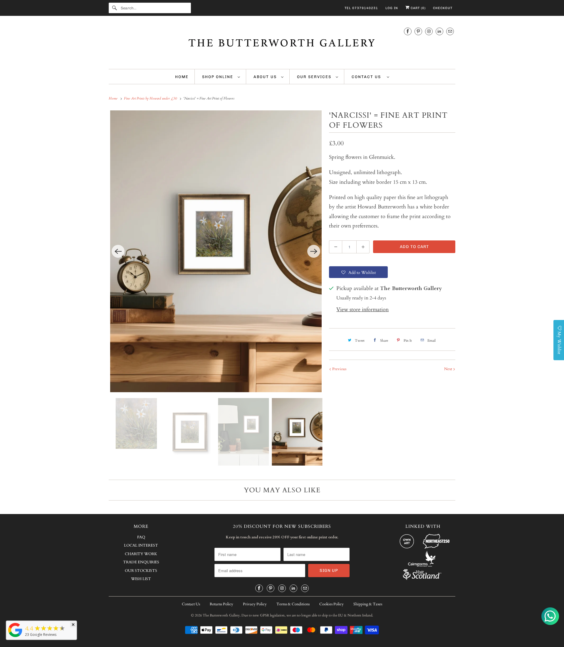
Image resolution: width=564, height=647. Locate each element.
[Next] (313, 251)
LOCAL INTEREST (141, 545)
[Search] (114, 8)
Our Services (315, 77)
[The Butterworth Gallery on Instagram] (429, 31)
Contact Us (368, 77)
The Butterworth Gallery (221, 615)
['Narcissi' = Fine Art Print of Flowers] (216, 251)
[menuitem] (221, 76)
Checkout (442, 8)
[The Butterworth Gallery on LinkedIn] (439, 31)
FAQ (141, 537)
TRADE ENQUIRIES (141, 562)
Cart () (417, 8)
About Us (266, 77)
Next (448, 369)
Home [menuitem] (182, 77)
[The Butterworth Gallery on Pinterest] (418, 31)
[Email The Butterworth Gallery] (450, 31)
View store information (362, 309)
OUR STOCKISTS (141, 570)
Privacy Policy (255, 604)
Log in (391, 8)
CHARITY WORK (141, 554)
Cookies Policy (331, 604)
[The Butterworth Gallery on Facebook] (408, 31)
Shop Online (218, 77)
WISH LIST (141, 579)
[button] (358, 272)
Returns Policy (221, 604)
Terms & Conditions (293, 604)
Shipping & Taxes (367, 604)
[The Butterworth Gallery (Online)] (15, 636)
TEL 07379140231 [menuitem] (361, 8)
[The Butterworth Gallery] (282, 44)
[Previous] (118, 251)
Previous (338, 369)
